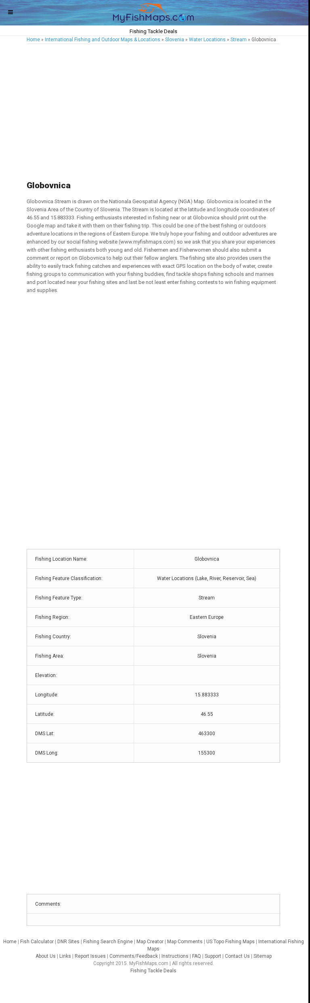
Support (213, 956)
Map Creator (149, 941)
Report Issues (90, 956)
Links (65, 956)
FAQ (196, 956)
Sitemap (262, 956)
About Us (46, 956)
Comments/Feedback (133, 956)
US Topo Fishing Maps (230, 941)
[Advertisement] (153, 112)
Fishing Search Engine (108, 941)
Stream (238, 39)
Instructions (175, 956)
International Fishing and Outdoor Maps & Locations (102, 39)
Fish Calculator (37, 941)
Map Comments (185, 941)
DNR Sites (68, 941)
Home (33, 39)
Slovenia (174, 39)
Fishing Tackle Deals (153, 971)
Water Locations (207, 39)
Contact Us (237, 956)
